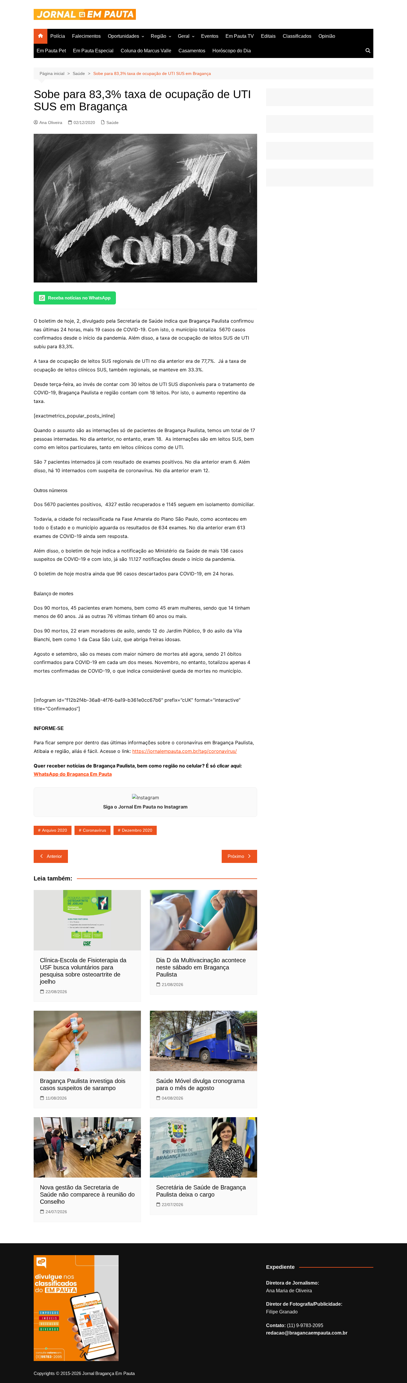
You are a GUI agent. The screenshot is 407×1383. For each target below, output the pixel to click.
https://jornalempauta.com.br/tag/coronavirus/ (184, 751)
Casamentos (191, 50)
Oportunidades (123, 36)
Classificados (297, 36)
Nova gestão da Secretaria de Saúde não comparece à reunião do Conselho (87, 1194)
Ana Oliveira (50, 122)
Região (158, 36)
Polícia (57, 36)
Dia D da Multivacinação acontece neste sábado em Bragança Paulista (201, 967)
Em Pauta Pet (51, 50)
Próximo (236, 856)
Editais (268, 36)
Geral (183, 36)
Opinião (327, 36)
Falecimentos (86, 36)
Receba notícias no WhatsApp (79, 297)
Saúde (112, 122)
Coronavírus (94, 830)
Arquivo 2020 (54, 830)
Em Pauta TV (240, 36)
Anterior (54, 856)
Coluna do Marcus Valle (146, 50)
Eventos (209, 36)
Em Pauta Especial (93, 50)
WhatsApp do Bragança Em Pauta (73, 774)
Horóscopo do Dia (231, 50)
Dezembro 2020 (137, 830)
